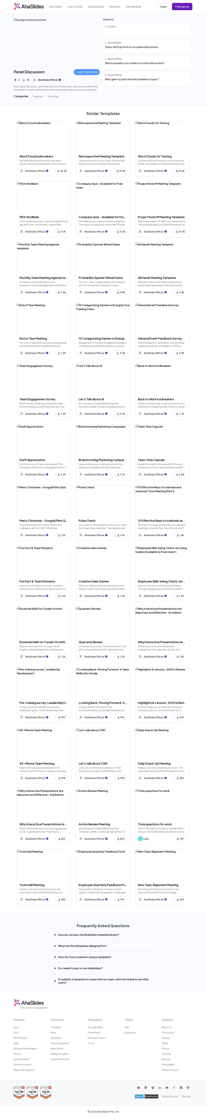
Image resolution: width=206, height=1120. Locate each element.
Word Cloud (20, 1037)
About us (166, 1027)
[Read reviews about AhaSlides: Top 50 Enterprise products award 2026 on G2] (45, 1092)
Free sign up (182, 6)
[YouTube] (166, 1087)
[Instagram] (181, 1087)
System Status (170, 1096)
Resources (96, 6)
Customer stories (60, 1059)
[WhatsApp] (145, 1087)
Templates (56, 1037)
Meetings (53, 96)
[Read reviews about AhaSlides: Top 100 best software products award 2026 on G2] (19, 1092)
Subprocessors (170, 1069)
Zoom (91, 1043)
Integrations (95, 1019)
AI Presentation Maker (25, 1048)
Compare (56, 1027)
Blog (53, 1032)
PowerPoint (94, 1032)
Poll (16, 1032)
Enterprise (133, 6)
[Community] (152, 1087)
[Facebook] (174, 1087)
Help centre (57, 1048)
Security (166, 1059)
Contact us (168, 1032)
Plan (127, 1027)
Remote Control (22, 1064)
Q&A (16, 1043)
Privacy (165, 1048)
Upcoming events (60, 1043)
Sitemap (185, 1096)
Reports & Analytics (24, 1069)
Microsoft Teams (97, 1037)
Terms (165, 1043)
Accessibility (168, 1064)
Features (55, 6)
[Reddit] (188, 1087)
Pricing (115, 6)
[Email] (138, 1087)
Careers (166, 1037)
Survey (17, 1053)
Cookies (166, 1053)
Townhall (37, 96)
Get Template (88, 72)
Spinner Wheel (21, 1059)
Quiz (16, 1027)
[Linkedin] (159, 1087)
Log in (163, 6)
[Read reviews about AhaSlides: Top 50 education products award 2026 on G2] (32, 1092)
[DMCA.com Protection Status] (146, 1096)
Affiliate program (60, 1053)
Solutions (75, 6)
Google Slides (95, 1027)
